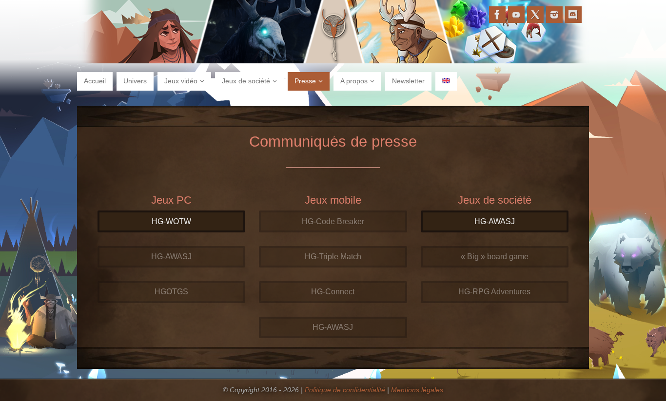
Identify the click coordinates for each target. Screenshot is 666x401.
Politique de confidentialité (345, 390)
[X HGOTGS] (535, 14)
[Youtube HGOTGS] (516, 14)
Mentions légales (417, 390)
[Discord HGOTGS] (573, 14)
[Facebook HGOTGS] (497, 14)
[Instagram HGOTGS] (554, 14)
